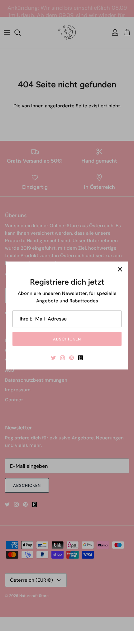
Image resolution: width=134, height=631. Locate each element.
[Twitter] (53, 357)
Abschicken (67, 339)
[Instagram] (62, 357)
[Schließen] (120, 269)
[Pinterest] (71, 357)
